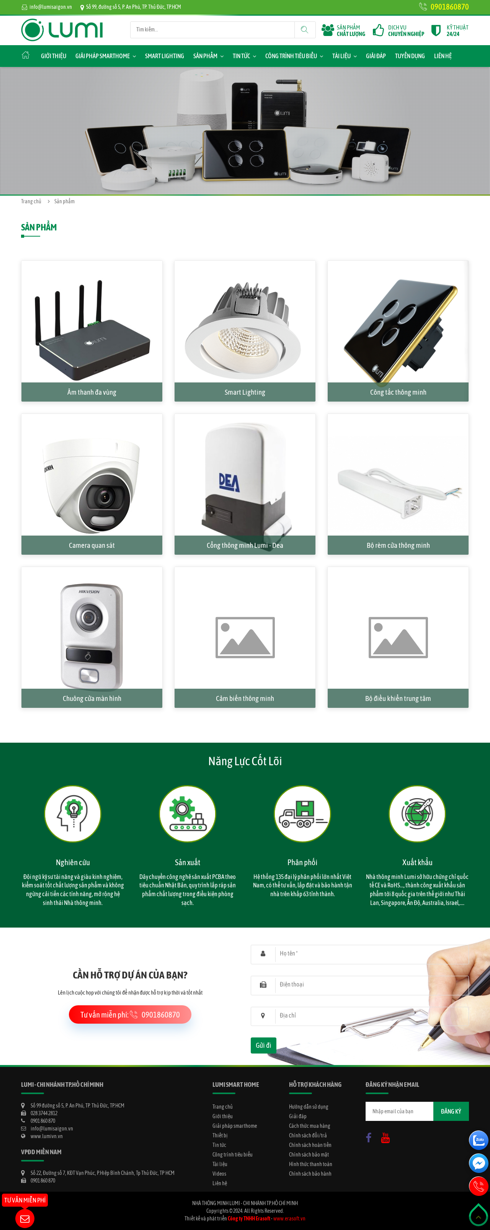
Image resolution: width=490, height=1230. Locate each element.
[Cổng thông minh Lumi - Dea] (245, 418)
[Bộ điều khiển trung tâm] (398, 571)
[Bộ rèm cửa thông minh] (398, 418)
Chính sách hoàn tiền (310, 1145)
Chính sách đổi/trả (308, 1135)
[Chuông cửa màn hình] (91, 571)
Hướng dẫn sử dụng (308, 1107)
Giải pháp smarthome (102, 55)
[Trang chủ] (62, 22)
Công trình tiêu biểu (291, 55)
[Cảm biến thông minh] (245, 571)
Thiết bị (220, 1135)
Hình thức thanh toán (310, 1164)
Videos (219, 1174)
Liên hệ (443, 55)
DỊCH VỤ (406, 30)
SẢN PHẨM (351, 30)
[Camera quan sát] (91, 418)
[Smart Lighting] (245, 264)
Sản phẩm (205, 55)
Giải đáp (376, 55)
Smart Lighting (164, 55)
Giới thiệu (53, 55)
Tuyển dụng (410, 55)
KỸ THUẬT (458, 30)
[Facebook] (371, 1136)
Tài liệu (341, 55)
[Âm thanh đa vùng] (91, 264)
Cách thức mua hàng (309, 1126)
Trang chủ (31, 201)
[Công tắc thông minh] (398, 264)
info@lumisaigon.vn (50, 7)
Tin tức (241, 55)
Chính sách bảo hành (310, 1174)
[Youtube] (387, 1136)
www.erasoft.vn (289, 1218)
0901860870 (450, 6)
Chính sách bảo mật (309, 1155)
